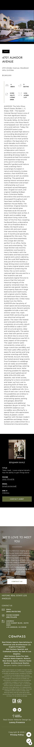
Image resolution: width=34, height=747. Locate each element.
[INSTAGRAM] (14, 710)
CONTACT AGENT (17, 499)
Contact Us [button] (17, 581)
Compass (28, 671)
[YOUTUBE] (19, 710)
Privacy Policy (17, 735)
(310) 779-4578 (8, 479)
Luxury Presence (17, 722)
